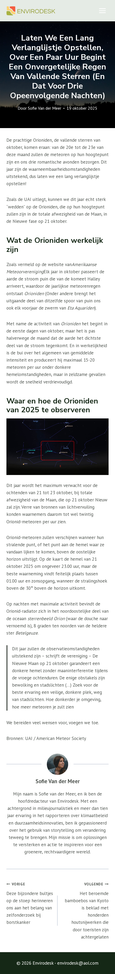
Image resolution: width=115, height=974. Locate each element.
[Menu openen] (102, 10)
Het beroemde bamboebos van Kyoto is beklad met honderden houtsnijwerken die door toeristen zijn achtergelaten (87, 911)
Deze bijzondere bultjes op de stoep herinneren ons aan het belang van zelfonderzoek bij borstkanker (29, 903)
